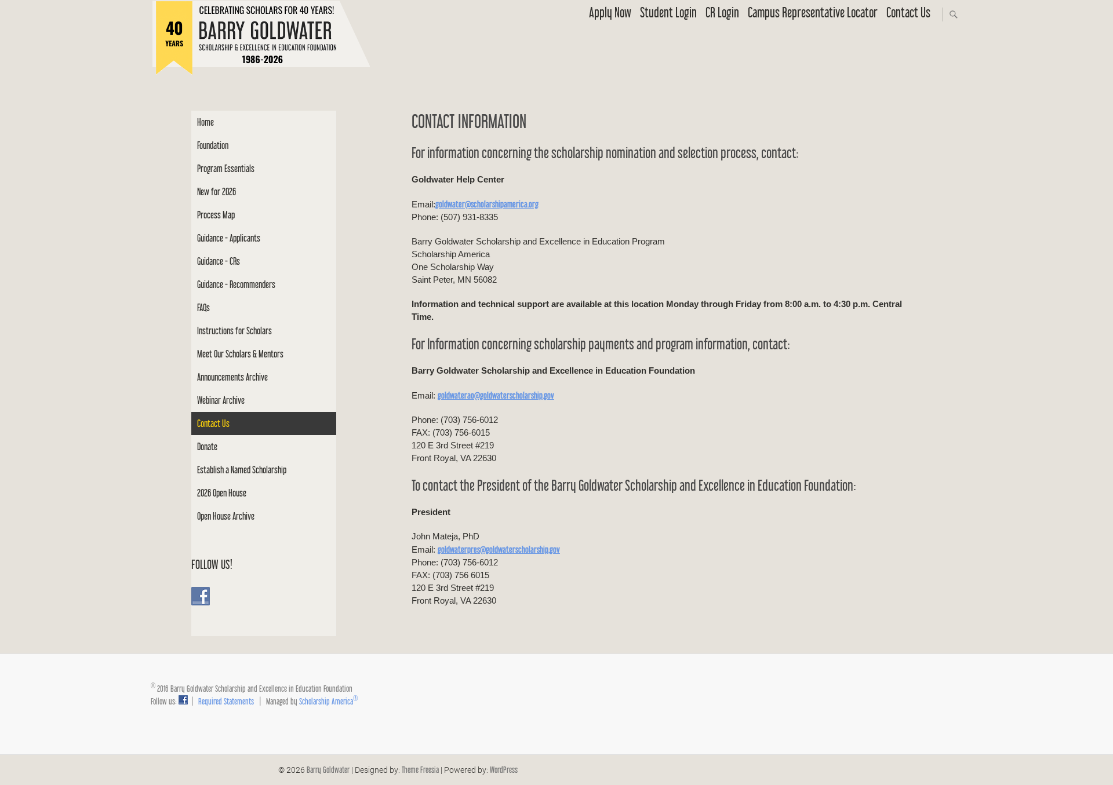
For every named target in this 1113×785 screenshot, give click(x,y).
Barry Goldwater (328, 770)
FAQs (203, 307)
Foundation (212, 145)
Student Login (668, 12)
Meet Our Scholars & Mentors (240, 353)
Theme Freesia (420, 770)
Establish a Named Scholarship (241, 469)
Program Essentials (225, 168)
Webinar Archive (221, 400)
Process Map (216, 214)
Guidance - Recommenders (236, 284)
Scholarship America (328, 701)
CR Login (722, 12)
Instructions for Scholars (234, 330)
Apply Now (610, 12)
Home (205, 121)
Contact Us (908, 12)
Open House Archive (225, 515)
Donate (207, 446)
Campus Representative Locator (813, 12)
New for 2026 (216, 191)
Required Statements (226, 701)
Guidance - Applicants (228, 237)
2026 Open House (221, 492)
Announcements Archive (232, 376)
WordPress (504, 770)
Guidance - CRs (218, 260)
